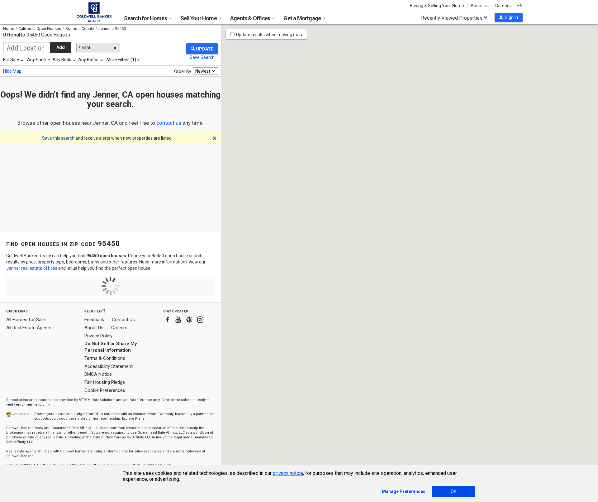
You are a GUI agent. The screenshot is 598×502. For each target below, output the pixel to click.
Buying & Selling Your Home (437, 5)
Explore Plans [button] (133, 419)
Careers (503, 5)
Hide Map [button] (12, 71)
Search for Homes (146, 18)
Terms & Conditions (104, 358)
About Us (480, 5)
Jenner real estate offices (31, 268)
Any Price (36, 59)
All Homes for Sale (25, 319)
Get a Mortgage (302, 18)
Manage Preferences (403, 491)
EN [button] (520, 5)
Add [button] (60, 47)
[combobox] (13, 59)
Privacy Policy (98, 336)
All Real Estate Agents (28, 328)
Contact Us (123, 319)
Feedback (94, 319)
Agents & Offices (250, 18)
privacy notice (288, 473)
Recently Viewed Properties (452, 18)
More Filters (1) (121, 59)
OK (453, 491)
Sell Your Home (199, 18)
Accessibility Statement (108, 366)
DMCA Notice (98, 374)
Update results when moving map (269, 34)
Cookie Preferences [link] (104, 390)
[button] (509, 17)
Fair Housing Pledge (104, 382)
